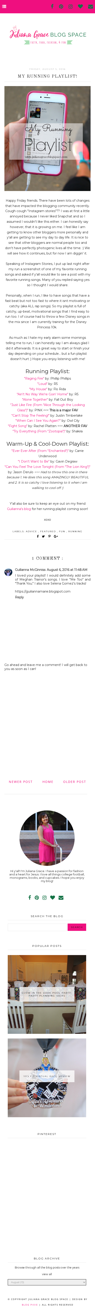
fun (62, 531)
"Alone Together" (35, 400)
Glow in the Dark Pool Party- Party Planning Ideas (47, 994)
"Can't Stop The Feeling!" (30, 416)
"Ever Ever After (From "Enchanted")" (40, 451)
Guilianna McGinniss (30, 570)
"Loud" (42, 384)
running (75, 531)
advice (32, 531)
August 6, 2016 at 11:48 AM (67, 570)
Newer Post (21, 782)
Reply (19, 597)
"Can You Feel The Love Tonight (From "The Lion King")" (47, 467)
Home (47, 782)
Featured (48, 531)
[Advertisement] (47, 724)
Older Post (74, 782)
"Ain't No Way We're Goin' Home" (42, 394)
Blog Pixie (30, 1304)
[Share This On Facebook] (38, 536)
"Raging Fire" (34, 378)
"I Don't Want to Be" (33, 461)
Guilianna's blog (19, 509)
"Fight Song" (17, 426)
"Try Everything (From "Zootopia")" (39, 431)
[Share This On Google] (56, 536)
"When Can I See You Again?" (38, 421)
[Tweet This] (44, 536)
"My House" (38, 389)
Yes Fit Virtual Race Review (46, 1076)
